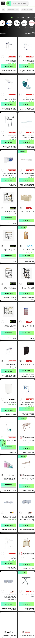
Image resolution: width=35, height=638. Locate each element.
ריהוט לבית (21, 17)
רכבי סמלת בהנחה (13, 10)
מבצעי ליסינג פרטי (27, 10)
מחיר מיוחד (26, 66)
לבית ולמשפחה (30, 17)
